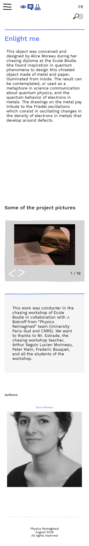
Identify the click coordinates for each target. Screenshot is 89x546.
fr (80, 7)
